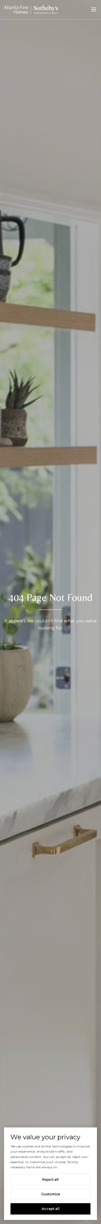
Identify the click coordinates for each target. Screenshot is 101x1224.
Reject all (50, 1179)
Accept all (51, 1209)
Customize (50, 1194)
